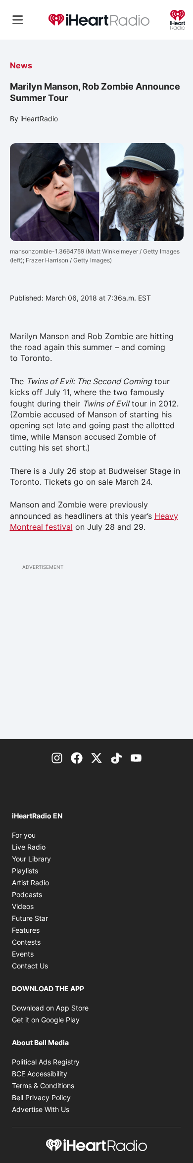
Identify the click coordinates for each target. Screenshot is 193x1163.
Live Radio (29, 847)
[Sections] (18, 20)
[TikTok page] (116, 757)
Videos (23, 906)
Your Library (31, 859)
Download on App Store (50, 1008)
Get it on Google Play (46, 1019)
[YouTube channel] (136, 757)
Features (26, 930)
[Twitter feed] (96, 757)
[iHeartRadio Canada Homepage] (98, 20)
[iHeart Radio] (177, 19)
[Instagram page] (57, 757)
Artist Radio (30, 882)
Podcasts (27, 894)
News (21, 65)
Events (23, 954)
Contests (26, 942)
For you (24, 835)
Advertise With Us (40, 1109)
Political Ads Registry (46, 1062)
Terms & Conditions (43, 1085)
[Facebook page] (77, 757)
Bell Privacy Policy (41, 1097)
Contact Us (30, 965)
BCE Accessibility (39, 1073)
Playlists (25, 870)
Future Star (30, 918)
